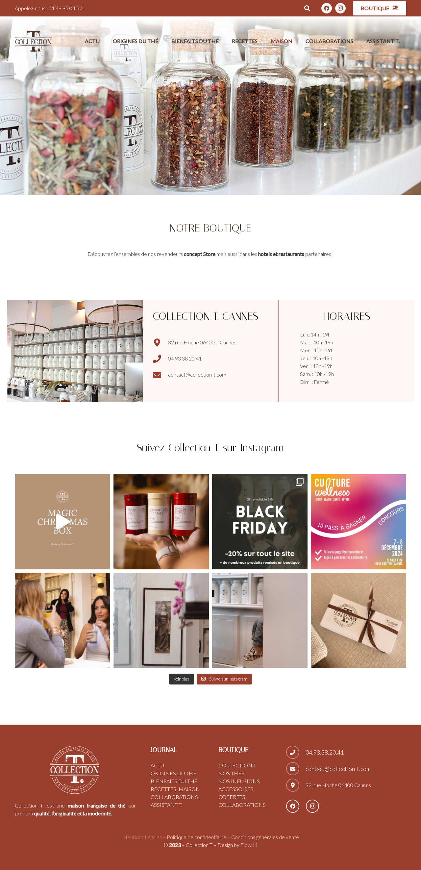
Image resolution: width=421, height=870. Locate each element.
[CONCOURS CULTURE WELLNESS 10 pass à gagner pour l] (358, 521)
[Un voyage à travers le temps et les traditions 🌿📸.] (161, 620)
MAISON (189, 789)
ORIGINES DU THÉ (173, 773)
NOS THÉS (231, 773)
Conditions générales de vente (265, 837)
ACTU (157, 765)
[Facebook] (326, 8)
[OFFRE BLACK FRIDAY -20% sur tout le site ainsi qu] (260, 521)
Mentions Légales (142, 837)
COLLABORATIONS (174, 797)
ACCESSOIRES (236, 789)
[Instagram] (340, 8)
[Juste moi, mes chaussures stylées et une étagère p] (260, 620)
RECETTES (163, 789)
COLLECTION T (237, 765)
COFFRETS (231, 797)
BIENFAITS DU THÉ (174, 781)
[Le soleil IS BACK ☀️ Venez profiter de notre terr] (62, 620)
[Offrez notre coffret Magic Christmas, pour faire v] (161, 521)
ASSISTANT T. (166, 805)
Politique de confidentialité (196, 837)
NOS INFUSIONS (239, 781)
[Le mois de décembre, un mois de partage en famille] (62, 521)
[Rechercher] (307, 8)
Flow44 (248, 845)
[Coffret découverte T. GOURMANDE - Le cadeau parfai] (358, 620)
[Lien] (33, 41)
